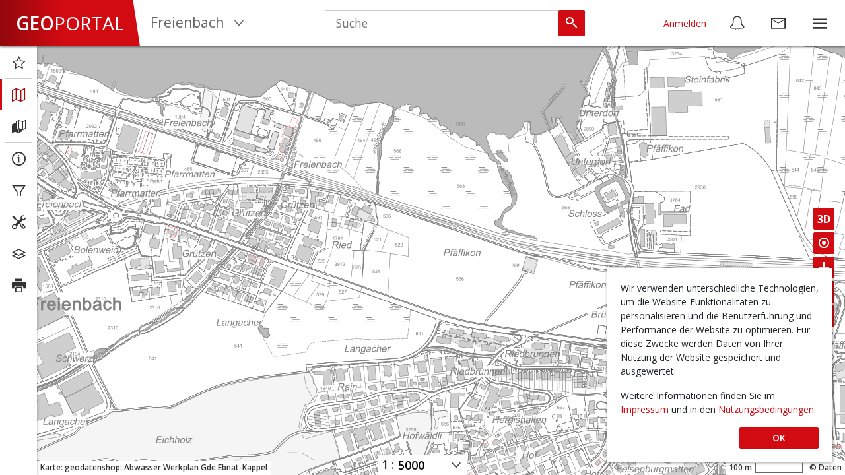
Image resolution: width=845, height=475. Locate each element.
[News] (737, 23)
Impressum (646, 409)
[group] (819, 23)
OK (779, 437)
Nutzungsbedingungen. (767, 409)
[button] (819, 23)
